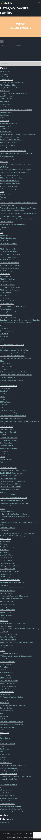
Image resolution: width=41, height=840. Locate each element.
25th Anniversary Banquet (9, 189)
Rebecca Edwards (6, 112)
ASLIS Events (4, 246)
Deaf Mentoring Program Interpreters (13, 416)
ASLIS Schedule (5, 293)
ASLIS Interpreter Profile (8, 252)
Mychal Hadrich (5, 104)
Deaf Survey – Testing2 (8, 432)
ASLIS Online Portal (7, 303)
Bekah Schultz (5, 71)
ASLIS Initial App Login (8, 249)
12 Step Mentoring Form (8, 186)
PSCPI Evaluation (6, 675)
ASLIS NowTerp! (5, 282)
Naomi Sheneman (6, 626)
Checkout (3, 369)
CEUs (2, 361)
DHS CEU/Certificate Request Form (12, 82)
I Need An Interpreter (7, 511)
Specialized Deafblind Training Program (13, 470)
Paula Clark (4, 648)
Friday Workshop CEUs (8, 85)
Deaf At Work (4, 148)
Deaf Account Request (8, 410)
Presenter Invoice (6, 664)
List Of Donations (6, 560)
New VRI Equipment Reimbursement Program (15, 170)
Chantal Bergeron (6, 366)
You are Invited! (5, 126)
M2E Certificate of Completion (10, 571)
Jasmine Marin (5, 541)
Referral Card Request (7, 683)
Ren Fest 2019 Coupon (8, 686)
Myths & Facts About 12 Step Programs (13, 623)
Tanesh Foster (5, 738)
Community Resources (8, 377)
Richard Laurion (5, 694)
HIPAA (2, 508)
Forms (2, 465)
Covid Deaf (4, 391)
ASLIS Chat (4, 241)
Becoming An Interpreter (8, 312)
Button (2, 339)
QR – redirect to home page (9, 137)
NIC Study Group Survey (8, 634)
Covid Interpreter (6, 394)
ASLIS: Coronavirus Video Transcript (12, 306)
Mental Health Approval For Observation (14, 596)
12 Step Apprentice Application (11, 140)
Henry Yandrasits (6, 506)
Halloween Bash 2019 (7, 495)
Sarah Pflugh (4, 115)
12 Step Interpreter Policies (9, 181)
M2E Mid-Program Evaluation (10, 577)
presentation (4, 659)
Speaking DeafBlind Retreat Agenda (12, 481)
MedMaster (4, 585)
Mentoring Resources (7, 604)
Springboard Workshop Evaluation (11, 722)
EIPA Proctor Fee (6, 443)
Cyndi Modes (4, 129)
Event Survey (4, 454)
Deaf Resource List (6, 426)
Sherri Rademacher (6, 711)
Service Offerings (6, 708)
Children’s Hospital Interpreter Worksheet (14, 372)
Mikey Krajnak (5, 618)
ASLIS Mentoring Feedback (9, 268)
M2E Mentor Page (6, 574)
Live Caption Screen (7, 563)
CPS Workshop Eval (6, 79)
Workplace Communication (9, 798)
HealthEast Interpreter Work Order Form (14, 503)
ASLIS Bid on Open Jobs (8, 238)
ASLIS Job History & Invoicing (10, 254)
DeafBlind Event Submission (9, 489)
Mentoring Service (6, 607)
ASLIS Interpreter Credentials (10, 301)
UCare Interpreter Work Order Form (12, 765)
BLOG (2, 325)
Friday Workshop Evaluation (9, 88)
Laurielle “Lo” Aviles (6, 555)
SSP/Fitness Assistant (7, 727)
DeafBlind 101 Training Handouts (11, 473)
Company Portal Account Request (11, 380)
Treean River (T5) (6, 762)
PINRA (2, 650)
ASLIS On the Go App (7, 284)
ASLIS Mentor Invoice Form (9, 262)
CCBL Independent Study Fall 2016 (12, 344)
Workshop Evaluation (7, 803)
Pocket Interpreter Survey (9, 653)
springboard (4, 716)
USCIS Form (4, 782)
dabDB (2, 396)
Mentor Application (6, 601)
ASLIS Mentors (5, 273)
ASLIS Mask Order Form (8, 260)
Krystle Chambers (6, 131)
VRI (1, 787)
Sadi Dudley (4, 700)
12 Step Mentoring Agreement (10, 183)
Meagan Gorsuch (6, 99)
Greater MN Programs (7, 145)
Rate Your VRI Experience (9, 681)
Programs (3, 670)
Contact (3, 383)
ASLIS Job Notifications (8, 257)
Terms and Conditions (7, 743)
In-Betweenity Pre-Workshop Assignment (14, 514)
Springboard (4, 719)
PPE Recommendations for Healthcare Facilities (16, 656)
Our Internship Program (8, 640)
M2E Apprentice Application (9, 566)
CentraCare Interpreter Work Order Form (14, 350)
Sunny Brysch (4, 732)
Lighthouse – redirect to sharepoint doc (13, 93)
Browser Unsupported (7, 331)
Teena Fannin (4, 120)
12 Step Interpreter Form (8, 142)
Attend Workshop (6, 309)
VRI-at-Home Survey (7, 790)
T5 (1, 735)
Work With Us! (5, 194)
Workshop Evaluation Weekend (11, 806)
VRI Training (4, 167)
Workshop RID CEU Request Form (11, 809)
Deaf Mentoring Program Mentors (11, 418)
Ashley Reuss (4, 235)
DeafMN (3, 435)
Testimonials (4, 749)
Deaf (1, 407)
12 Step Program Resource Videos (12, 178)
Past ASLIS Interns (6, 645)
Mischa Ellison (5, 101)
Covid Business (5, 388)
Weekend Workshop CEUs (9, 123)
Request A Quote (6, 689)
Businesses (4, 336)
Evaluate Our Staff (6, 446)
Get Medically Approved (8, 467)
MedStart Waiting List (7, 590)
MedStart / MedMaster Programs (11, 588)
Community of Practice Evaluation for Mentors (16, 375)
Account (3, 197)
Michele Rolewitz (6, 615)
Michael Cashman (6, 612)
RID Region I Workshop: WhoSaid (11, 697)
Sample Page (4, 702)
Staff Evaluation (5, 730)
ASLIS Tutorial (5, 298)
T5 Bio (2, 118)
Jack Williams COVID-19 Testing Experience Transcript (19, 536)
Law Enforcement (6, 558)
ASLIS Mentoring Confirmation (10, 265)
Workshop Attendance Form (9, 801)
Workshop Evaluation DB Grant (10, 484)
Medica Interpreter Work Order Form (12, 582)
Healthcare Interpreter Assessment (12, 500)
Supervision (4, 161)
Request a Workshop (7, 691)
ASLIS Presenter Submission (10, 290)
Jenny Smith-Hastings (7, 547)
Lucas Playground (6, 96)
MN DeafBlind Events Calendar (10, 487)
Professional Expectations (9, 107)
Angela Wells (4, 227)
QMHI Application (6, 678)
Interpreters (4, 530)
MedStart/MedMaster (7, 593)
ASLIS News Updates (7, 279)
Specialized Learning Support (10, 159)
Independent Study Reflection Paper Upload (15, 517)
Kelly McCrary (5, 90)
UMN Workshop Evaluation (9, 768)
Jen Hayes (3, 544)
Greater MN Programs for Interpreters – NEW (15, 164)
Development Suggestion (8, 437)
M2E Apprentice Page (7, 569)
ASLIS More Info (5, 276)
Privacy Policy (4, 667)
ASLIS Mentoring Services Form (11, 271)
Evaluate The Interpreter (8, 448)
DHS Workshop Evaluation (9, 440)
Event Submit (4, 451)
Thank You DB (5, 754)
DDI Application (5, 402)
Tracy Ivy (3, 760)
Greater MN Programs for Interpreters (13, 150)
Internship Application (7, 528)
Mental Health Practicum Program (11, 599)
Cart (1, 342)
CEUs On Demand (6, 364)
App (1, 232)
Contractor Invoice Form (8, 385)
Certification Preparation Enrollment (12, 353)
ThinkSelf (3, 757)
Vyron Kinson (4, 793)
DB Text (3, 399)
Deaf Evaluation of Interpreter (10, 413)
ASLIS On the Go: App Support (10, 287)
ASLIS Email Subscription (8, 243)
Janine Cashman (5, 538)
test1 (2, 746)
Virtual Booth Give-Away (8, 784)
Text (1, 752)
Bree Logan (4, 74)
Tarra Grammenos (6, 741)
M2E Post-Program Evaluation (10, 579)
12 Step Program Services (9, 175)
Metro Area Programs (7, 609)
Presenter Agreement (7, 661)
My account (4, 620)
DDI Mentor (4, 405)
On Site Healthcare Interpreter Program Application (18, 134)
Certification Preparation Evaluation (12, 355)
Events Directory (6, 459)
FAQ (1, 462)
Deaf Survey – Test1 (7, 429)
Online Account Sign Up (8, 637)
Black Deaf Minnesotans (8, 317)
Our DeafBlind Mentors (8, 478)
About (2, 191)
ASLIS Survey (4, 295)
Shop (1, 713)
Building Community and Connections (13, 812)
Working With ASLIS (7, 795)
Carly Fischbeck (5, 77)
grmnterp (3, 492)
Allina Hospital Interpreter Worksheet (13, 224)
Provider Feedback (6, 672)
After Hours (4, 200)
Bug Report (4, 334)
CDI (1, 347)
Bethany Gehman (6, 314)
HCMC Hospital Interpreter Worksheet (13, 497)
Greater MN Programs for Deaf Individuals (14, 172)
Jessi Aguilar (4, 549)
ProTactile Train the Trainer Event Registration (16, 109)
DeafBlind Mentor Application (10, 476)
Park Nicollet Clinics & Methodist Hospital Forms (16, 642)
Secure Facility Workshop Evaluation (12, 705)
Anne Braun (4, 230)
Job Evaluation (5, 552)
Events (2, 456)
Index (2, 519)
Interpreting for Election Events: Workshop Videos (17, 533)
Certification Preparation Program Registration (16, 358)
